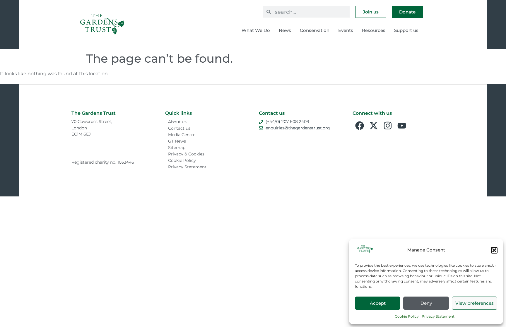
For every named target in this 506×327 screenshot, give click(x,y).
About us (177, 121)
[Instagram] (388, 126)
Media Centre (181, 134)
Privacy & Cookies (186, 154)
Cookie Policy (407, 316)
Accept (378, 303)
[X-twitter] (374, 126)
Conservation (314, 30)
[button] (494, 250)
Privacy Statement (438, 316)
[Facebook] (360, 126)
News (285, 30)
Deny (426, 303)
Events (345, 30)
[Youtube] (402, 126)
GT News (177, 141)
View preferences (474, 303)
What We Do (256, 30)
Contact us (179, 128)
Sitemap (176, 147)
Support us (406, 30)
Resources (373, 30)
